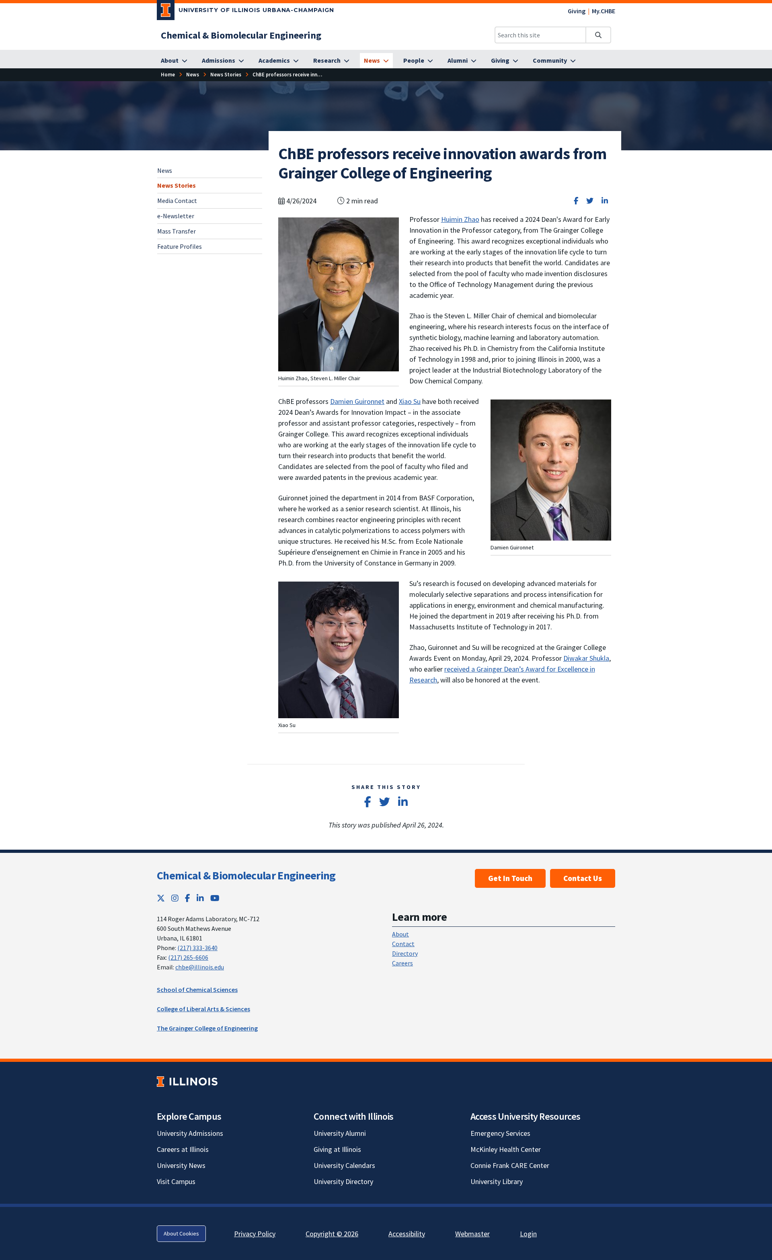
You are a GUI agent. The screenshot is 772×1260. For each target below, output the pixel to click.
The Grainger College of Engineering (207, 1028)
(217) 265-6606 (188, 957)
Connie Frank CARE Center (509, 1165)
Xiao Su (410, 401)
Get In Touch (510, 878)
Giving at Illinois (337, 1149)
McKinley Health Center (505, 1149)
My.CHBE (603, 11)
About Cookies (181, 1233)
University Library (496, 1181)
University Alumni (340, 1133)
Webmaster (472, 1233)
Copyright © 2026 (332, 1233)
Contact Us (582, 878)
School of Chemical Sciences (197, 989)
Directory (405, 953)
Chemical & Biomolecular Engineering (246, 875)
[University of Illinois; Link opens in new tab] (187, 1081)
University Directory (343, 1181)
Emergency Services (500, 1133)
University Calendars (344, 1165)
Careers (402, 963)
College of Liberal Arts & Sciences (203, 1009)
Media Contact (177, 201)
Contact (403, 944)
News (164, 170)
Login (528, 1233)
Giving (576, 11)
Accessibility (406, 1233)
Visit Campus (176, 1181)
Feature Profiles (179, 246)
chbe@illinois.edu (199, 967)
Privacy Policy (254, 1233)
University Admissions (190, 1133)
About (400, 934)
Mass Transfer (176, 231)
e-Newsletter (175, 216)
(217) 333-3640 (197, 948)
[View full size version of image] (338, 294)
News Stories (176, 185)
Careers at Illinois (183, 1149)
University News (181, 1165)
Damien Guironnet (357, 401)
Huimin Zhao (460, 219)
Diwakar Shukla (586, 658)
